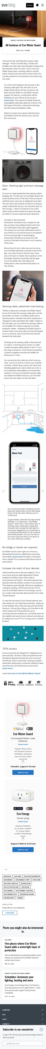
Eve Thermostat (10, 894)
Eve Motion (26, 883)
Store (30, 5)
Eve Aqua (7, 876)
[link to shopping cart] (37, 4)
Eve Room (25, 887)
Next (42, 491)
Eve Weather (9, 898)
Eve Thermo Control (24, 891)
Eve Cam (17, 876)
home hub (8, 100)
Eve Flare (36, 880)
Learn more (7, 668)
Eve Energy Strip (23, 880)
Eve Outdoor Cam (11, 887)
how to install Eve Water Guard (26, 673)
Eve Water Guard (23, 734)
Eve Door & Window (32, 876)
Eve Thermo (8, 891)
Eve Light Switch (11, 883)
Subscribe (10, 913)
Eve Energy (23, 814)
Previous (3, 491)
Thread (20, 898)
